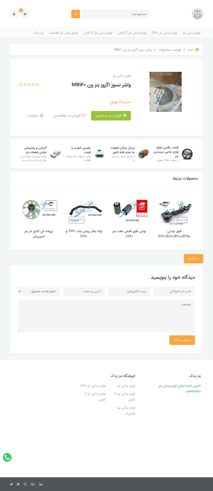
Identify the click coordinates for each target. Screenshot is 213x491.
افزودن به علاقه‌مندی (67, 115)
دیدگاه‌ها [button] (193, 258)
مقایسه (33, 115)
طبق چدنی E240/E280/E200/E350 (174, 234)
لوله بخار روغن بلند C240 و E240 (84, 234)
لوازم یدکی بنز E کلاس (132, 32)
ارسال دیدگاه (182, 340)
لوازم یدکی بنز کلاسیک (63, 32)
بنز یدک (39, 32)
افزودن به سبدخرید (108, 115)
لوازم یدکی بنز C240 (164, 32)
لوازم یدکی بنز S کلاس (97, 32)
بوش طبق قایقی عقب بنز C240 (129, 234)
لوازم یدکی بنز (192, 32)
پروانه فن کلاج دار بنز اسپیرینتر (39, 234)
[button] (24, 14)
